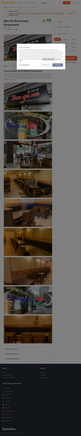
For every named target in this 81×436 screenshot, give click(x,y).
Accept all (57, 65)
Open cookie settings (24, 64)
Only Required (45, 65)
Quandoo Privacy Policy (48, 59)
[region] (41, 56)
